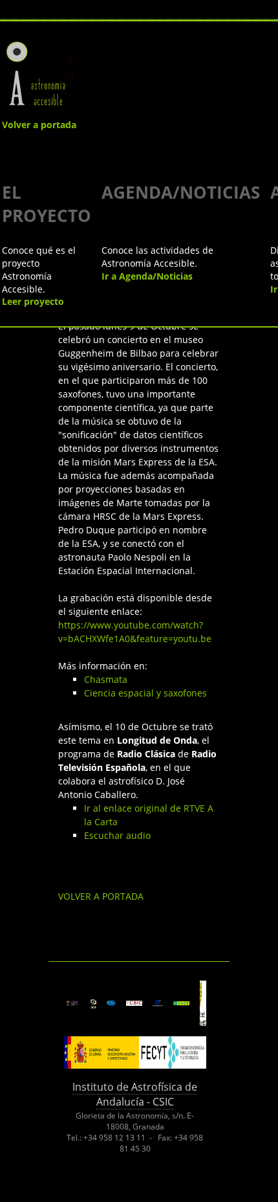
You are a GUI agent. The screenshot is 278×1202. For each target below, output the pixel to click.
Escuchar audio (117, 835)
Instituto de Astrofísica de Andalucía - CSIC (134, 1094)
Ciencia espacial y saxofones (145, 693)
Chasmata (105, 679)
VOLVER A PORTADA (101, 896)
